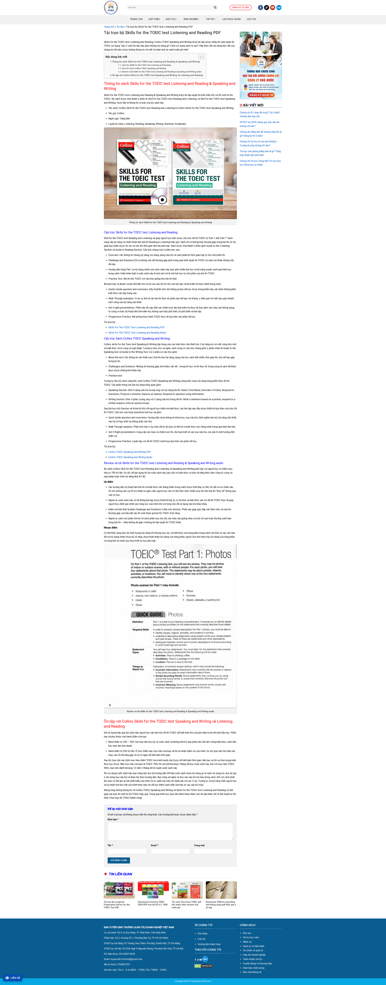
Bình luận (113, 819)
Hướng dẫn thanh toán (209, 944)
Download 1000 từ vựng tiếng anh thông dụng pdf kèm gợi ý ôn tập (221, 905)
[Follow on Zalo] (279, 7)
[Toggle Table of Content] (199, 57)
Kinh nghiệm (191, 19)
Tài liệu (120, 26)
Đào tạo (171, 19)
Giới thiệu (202, 933)
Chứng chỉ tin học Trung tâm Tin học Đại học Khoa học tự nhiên (260, 163)
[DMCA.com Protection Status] (204, 965)
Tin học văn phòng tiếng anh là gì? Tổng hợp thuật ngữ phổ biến (260, 153)
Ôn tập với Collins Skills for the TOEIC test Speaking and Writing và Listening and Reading (157, 75)
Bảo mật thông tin (252, 972)
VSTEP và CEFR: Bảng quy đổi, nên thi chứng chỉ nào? (259, 124)
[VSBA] (113, 7)
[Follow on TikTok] (266, 7)
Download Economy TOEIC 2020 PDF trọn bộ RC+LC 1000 (153, 903)
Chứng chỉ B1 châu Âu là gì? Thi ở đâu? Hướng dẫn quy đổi (260, 114)
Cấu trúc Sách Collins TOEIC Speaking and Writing (144, 68)
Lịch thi (251, 19)
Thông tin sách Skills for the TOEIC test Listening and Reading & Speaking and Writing (156, 61)
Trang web (199, 845)
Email (154, 845)
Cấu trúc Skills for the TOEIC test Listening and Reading (146, 65)
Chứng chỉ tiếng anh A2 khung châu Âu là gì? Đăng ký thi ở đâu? (261, 133)
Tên (110, 845)
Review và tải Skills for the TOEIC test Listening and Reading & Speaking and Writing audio (161, 72)
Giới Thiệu (154, 19)
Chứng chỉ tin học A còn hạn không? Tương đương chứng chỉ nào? (258, 143)
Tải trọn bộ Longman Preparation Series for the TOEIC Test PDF (117, 905)
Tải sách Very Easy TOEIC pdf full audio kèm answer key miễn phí (186, 905)
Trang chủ (136, 19)
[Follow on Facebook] (260, 7)
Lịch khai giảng (232, 19)
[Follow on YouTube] (272, 7)
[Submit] (215, 7)
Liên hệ (201, 939)
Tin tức (210, 19)
